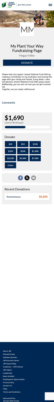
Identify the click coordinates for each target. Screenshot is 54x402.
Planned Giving (9, 354)
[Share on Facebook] (20, 178)
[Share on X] (27, 178)
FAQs (5, 389)
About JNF (7, 351)
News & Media (8, 376)
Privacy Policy (8, 382)
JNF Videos (7, 370)
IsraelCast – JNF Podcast (13, 367)
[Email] (33, 178)
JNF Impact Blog (9, 364)
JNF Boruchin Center (11, 360)
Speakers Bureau (10, 357)
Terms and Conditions (11, 392)
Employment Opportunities (14, 379)
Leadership (7, 373)
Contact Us (7, 386)
